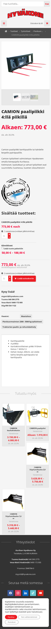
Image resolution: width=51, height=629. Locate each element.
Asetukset (12, 622)
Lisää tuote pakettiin (18, 251)
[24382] (24, 279)
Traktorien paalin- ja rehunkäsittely (19, 327)
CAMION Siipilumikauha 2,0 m (37, 469)
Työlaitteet (25, 31)
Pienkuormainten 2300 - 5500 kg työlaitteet (38, 31)
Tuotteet (14, 31)
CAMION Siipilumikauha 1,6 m (13, 516)
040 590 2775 (13, 299)
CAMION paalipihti (38, 428)
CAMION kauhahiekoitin (13, 429)
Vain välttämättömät (29, 617)
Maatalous (26, 316)
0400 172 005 (17, 302)
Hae (47, 4)
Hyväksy (11, 617)
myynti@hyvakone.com (12, 296)
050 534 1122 (10, 305)
